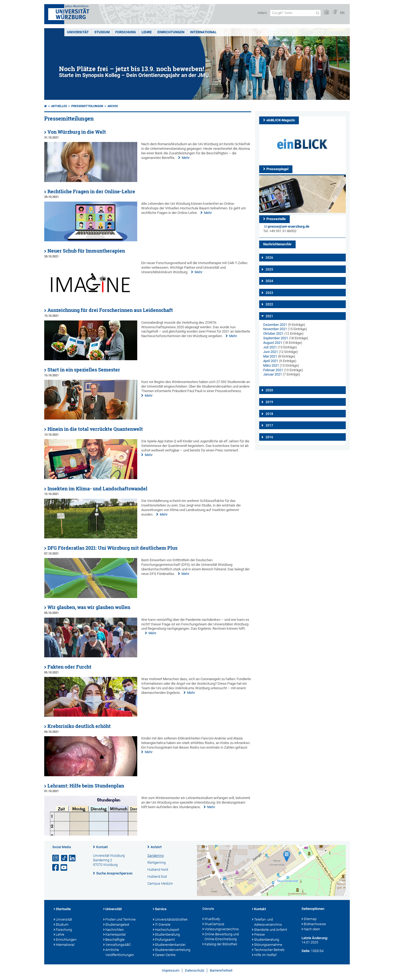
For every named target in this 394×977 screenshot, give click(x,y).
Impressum (170, 970)
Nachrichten (114, 930)
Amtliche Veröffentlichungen (119, 952)
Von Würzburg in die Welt (76, 132)
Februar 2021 (273, 370)
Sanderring (155, 856)
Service (160, 909)
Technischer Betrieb (269, 950)
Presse (259, 934)
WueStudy (212, 919)
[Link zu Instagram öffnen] (56, 858)
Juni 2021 (270, 352)
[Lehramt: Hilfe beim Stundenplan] (90, 834)
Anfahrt (156, 847)
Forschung (125, 32)
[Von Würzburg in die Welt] (90, 181)
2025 (269, 269)
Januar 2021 (272, 374)
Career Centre (165, 955)
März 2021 (271, 365)
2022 (269, 304)
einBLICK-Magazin (280, 120)
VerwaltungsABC (118, 945)
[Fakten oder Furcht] (90, 715)
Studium (102, 32)
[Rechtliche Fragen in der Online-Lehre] (90, 240)
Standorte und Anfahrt (270, 930)
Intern (262, 13)
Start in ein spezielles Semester (83, 370)
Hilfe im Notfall (265, 955)
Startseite (63, 909)
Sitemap (310, 919)
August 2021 (272, 343)
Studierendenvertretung (172, 950)
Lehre (147, 32)
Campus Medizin (160, 883)
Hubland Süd (157, 876)
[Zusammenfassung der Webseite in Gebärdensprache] (334, 12)
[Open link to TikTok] (64, 858)
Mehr (185, 158)
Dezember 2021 (275, 325)
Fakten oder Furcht (69, 667)
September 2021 (275, 338)
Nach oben (312, 929)
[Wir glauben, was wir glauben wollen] (90, 656)
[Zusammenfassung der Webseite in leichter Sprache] (326, 12)
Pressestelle (276, 219)
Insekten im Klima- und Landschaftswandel (97, 489)
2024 (269, 281)
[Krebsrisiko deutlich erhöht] (90, 775)
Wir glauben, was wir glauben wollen (88, 607)
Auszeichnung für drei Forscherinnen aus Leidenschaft (110, 310)
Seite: (306, 951)
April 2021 (270, 361)
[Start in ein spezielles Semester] (90, 418)
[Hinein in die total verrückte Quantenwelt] (90, 478)
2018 (269, 414)
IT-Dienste (162, 925)
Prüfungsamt (165, 940)
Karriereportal (115, 934)
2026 (269, 258)
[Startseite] (45, 106)
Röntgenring (156, 863)
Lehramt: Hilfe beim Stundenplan (85, 786)
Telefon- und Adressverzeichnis (268, 922)
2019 (269, 402)
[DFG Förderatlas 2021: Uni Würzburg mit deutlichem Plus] (90, 597)
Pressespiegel (277, 169)
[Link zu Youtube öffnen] (64, 867)
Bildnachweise (315, 924)
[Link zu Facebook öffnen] (56, 867)
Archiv (112, 106)
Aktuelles (59, 106)
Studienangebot (117, 925)
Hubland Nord (157, 869)
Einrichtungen (170, 32)
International (203, 32)
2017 (269, 425)
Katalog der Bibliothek (221, 944)
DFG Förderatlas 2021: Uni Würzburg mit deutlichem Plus (112, 548)
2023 (269, 293)
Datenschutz (194, 970)
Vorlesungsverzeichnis (222, 929)
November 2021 (275, 329)
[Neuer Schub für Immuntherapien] (90, 300)
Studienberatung (167, 934)
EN (342, 13)
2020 (269, 390)
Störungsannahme (268, 945)
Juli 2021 (270, 347)
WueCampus (214, 924)
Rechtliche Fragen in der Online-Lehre (91, 191)
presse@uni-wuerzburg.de (288, 226)
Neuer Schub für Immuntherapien (86, 251)
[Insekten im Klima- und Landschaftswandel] (90, 537)
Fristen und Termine (120, 919)
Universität (78, 32)
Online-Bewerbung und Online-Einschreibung (222, 936)
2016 (269, 437)
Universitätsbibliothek (171, 919)
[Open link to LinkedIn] (72, 858)
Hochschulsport (167, 930)
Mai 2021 (270, 356)
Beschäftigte (115, 940)
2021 (269, 316)
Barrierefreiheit (221, 970)
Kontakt (102, 847)
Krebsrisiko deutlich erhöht (79, 726)
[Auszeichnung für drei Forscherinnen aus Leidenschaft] (90, 359)
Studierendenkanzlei (170, 945)
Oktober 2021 (273, 333)
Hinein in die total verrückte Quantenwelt (95, 429)
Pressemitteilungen (87, 106)
